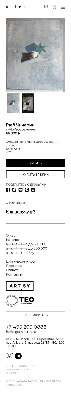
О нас (11, 235)
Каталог (13, 240)
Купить (35, 163)
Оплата (12, 270)
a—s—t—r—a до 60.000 (25, 244)
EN (46, 6)
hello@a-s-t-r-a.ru (21, 332)
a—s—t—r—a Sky (20, 253)
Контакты (14, 274)
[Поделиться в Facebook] (8, 190)
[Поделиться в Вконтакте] (20, 190)
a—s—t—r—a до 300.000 (26, 248)
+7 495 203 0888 (26, 327)
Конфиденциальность (22, 366)
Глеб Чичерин (20, 125)
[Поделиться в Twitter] (14, 190)
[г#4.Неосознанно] (35, 55)
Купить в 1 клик (35, 174)
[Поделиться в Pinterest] (27, 190)
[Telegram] (18, 356)
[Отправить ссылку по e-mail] (33, 190)
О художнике (15, 203)
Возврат (12, 373)
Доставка (14, 266)
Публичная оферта (20, 369)
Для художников (20, 261)
